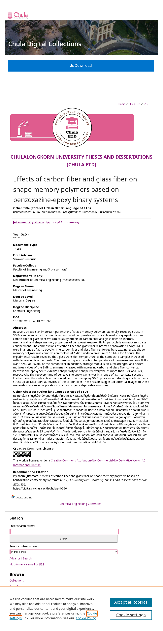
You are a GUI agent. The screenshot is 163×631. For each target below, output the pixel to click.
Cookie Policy (86, 618)
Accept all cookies (130, 602)
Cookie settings (131, 615)
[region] (81, 608)
